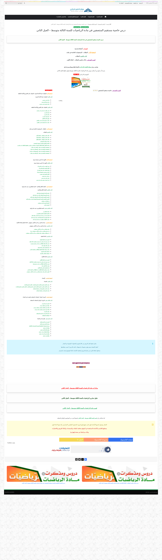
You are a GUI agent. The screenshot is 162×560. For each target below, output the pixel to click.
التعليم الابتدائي (99, 16)
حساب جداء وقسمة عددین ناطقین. (43, 122)
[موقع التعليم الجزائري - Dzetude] (81, 10)
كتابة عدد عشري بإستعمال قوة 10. (43, 172)
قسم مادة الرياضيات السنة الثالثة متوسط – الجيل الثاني (80, 408)
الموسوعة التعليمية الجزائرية (73, 16)
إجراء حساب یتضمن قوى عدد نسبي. (42, 180)
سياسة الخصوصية (128, 3)
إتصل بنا (73, 432)
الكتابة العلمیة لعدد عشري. (44, 174)
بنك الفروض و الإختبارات (61, 16)
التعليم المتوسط (91, 16)
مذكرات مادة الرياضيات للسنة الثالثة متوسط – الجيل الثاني (79, 388)
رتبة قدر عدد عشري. (45, 176)
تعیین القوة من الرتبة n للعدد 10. (43, 166)
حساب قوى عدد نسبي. (45, 178)
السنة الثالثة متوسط (92, 24)
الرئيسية (141, 3)
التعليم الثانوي (83, 16)
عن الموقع (135, 3)
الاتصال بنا (121, 3)
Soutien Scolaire (9, 492)
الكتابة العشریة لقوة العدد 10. (44, 168)
